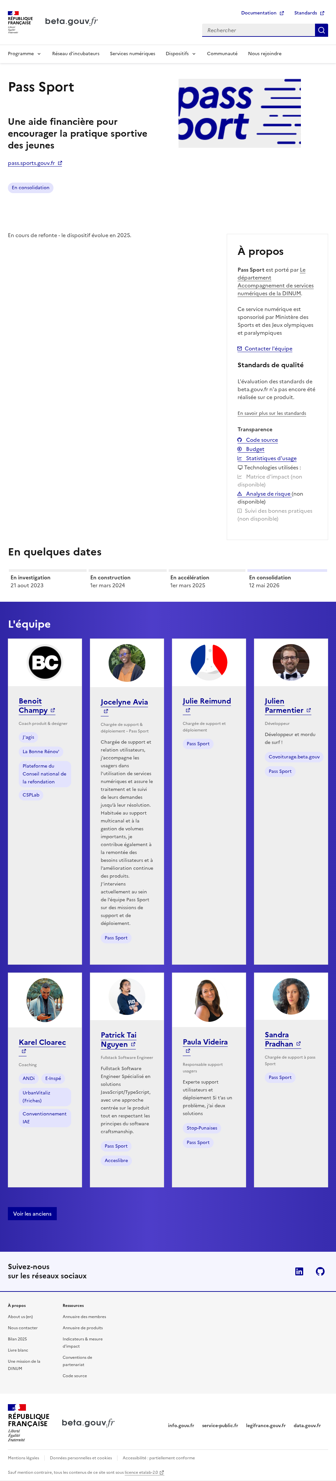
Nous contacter (23, 1328)
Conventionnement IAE (45, 1118)
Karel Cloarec (42, 1042)
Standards (305, 13)
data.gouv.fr (307, 1425)
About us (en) (20, 1317)
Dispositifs (177, 53)
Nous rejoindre (265, 53)
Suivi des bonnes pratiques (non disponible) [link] (275, 515)
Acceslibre (116, 1160)
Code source (261, 440)
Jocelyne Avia (124, 702)
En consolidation (31, 187)
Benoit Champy (33, 706)
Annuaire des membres (84, 1317)
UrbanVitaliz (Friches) (36, 1096)
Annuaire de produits (83, 1328)
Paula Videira (205, 1042)
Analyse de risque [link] (268, 494)
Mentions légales (23, 1458)
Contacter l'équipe (268, 348)
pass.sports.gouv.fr (31, 163)
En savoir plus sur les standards (272, 413)
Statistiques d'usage (271, 458)
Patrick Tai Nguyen (118, 1040)
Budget (254, 449)
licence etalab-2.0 (141, 1472)
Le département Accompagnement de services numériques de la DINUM (276, 281)
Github (320, 1271)
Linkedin (299, 1271)
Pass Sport (116, 937)
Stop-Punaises (202, 1128)
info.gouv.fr (181, 1425)
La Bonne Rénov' (41, 751)
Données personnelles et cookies (81, 1458)
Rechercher (321, 30)
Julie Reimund (207, 701)
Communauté (222, 53)
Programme (21, 53)
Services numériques (132, 53)
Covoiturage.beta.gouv (294, 756)
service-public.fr (220, 1425)
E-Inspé (53, 1078)
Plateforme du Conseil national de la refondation (44, 774)
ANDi (29, 1078)
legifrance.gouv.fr (266, 1425)
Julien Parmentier (284, 706)
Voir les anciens (32, 1214)
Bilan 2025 (17, 1339)
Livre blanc (18, 1350)
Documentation (259, 13)
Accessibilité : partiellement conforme (159, 1458)
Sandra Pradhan (279, 1039)
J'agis (28, 737)
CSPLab (31, 795)
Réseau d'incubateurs (75, 53)
